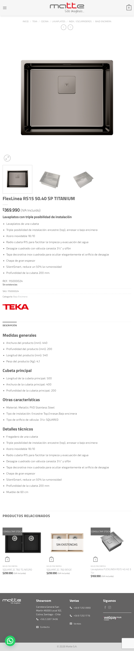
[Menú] (5, 7)
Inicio (26, 21)
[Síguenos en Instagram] (109, 607)
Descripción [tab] (10, 325)
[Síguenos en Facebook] (105, 607)
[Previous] (9, 98)
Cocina (45, 21)
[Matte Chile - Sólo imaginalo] (67, 7)
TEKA (34, 21)
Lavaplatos (58, 21)
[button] (10, 641)
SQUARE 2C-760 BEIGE (59, 569)
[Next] (124, 98)
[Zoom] (7, 158)
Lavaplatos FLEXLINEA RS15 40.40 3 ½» (111, 571)
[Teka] (16, 307)
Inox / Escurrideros (80, 21)
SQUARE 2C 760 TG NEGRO (17, 569)
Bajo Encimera (103, 21)
